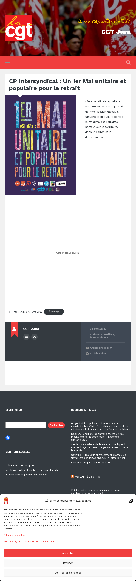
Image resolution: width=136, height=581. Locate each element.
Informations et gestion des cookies (26, 474)
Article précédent (101, 347)
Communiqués (99, 337)
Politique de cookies (15, 535)
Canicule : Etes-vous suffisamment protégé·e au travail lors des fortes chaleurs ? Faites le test (99, 456)
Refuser (68, 563)
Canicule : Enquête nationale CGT (90, 462)
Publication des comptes (19, 465)
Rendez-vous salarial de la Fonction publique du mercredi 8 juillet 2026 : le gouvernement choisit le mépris (99, 447)
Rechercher (56, 425)
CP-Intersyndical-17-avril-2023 (25, 311)
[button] (130, 500)
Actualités (107, 334)
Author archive (26, 337)
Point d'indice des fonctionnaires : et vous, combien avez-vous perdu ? (96, 492)
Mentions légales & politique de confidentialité (29, 541)
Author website (34, 337)
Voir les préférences (68, 572)
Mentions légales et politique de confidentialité (32, 470)
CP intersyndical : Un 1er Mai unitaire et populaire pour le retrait (67, 85)
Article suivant (99, 353)
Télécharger (54, 311)
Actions (95, 334)
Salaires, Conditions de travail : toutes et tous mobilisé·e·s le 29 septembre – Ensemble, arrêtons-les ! (98, 437)
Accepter (68, 553)
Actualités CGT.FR (87, 476)
